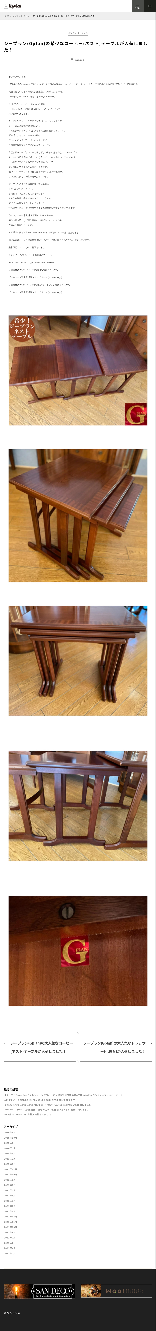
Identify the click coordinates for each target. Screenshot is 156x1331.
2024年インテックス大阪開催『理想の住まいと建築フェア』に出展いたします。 (46, 1109)
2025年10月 (10, 1137)
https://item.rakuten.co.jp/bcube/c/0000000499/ (31, 262)
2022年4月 (10, 1195)
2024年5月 (10, 1148)
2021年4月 (10, 1248)
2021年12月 (10, 1216)
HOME (6, 16)
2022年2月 (10, 1206)
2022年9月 (10, 1179)
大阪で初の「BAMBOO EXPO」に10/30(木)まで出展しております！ (41, 1099)
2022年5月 (10, 1190)
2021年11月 (10, 1221)
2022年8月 (10, 1184)
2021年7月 (10, 1237)
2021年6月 (10, 1242)
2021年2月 (10, 1253)
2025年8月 (10, 1142)
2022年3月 (10, 1200)
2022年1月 (10, 1211)
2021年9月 (10, 1232)
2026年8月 (10, 1132)
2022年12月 (10, 1169)
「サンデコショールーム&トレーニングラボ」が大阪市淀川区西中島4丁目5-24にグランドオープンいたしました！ (64, 1095)
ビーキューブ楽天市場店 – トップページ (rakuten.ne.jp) (35, 277)
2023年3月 (10, 1158)
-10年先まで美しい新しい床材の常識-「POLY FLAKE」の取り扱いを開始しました (47, 1104)
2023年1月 (10, 1163)
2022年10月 (10, 1174)
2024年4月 (10, 1153)
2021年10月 (10, 1227)
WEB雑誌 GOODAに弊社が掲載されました (27, 1114)
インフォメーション (20, 16)
